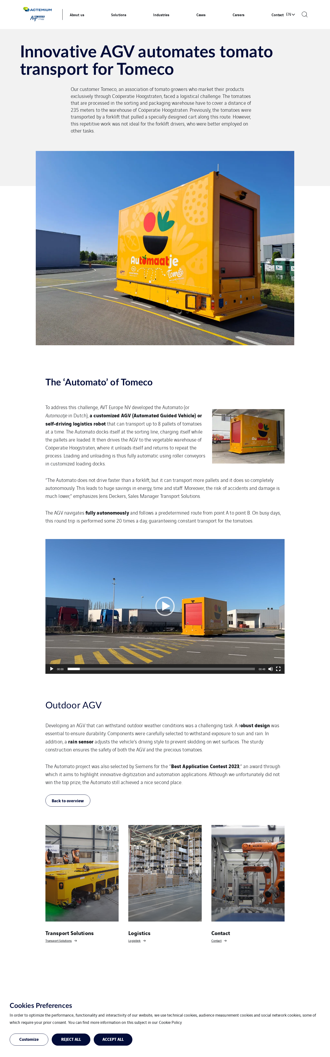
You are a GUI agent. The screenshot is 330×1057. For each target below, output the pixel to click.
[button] (165, 606)
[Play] (51, 669)
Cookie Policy (170, 1022)
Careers (239, 14)
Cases (201, 14)
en (288, 14)
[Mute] (270, 669)
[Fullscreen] (278, 669)
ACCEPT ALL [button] (113, 1039)
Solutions (118, 14)
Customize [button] (29, 1039)
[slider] (161, 669)
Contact (278, 14)
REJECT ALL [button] (71, 1039)
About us (77, 14)
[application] (165, 606)
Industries (161, 14)
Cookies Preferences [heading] (41, 1005)
